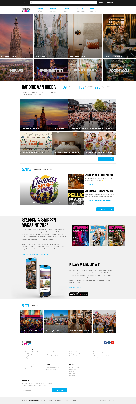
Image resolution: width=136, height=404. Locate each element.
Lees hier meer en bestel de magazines (35, 254)
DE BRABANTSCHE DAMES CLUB (79, 331)
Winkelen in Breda (74, 352)
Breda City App (26, 356)
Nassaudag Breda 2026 (53, 331)
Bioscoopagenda (51, 369)
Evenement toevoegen (28, 364)
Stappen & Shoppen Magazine (31, 354)
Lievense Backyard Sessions (31, 203)
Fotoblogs (72, 375)
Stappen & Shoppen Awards (30, 366)
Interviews (72, 373)
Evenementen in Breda (52, 367)
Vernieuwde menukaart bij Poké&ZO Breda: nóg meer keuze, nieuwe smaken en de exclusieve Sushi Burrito (100, 152)
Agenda (26, 170)
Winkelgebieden (41, 56)
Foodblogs (72, 369)
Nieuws (71, 365)
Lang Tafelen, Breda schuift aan (31, 152)
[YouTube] (112, 342)
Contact (24, 368)
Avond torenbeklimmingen (30, 128)
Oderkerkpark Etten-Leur (103, 200)
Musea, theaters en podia (101, 354)
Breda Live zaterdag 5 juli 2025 (103, 331)
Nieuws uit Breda (74, 367)
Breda (25, 3)
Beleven (95, 349)
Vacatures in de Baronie (105, 87)
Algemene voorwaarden (54, 400)
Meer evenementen (104, 209)
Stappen (48, 349)
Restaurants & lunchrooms (113, 56)
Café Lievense (62, 203)
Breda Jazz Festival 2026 (29, 331)
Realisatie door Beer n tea (107, 400)
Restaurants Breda (51, 352)
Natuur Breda (97, 360)
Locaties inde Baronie (89, 87)
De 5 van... (72, 371)
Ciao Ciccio (47, 152)
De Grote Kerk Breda (61, 128)
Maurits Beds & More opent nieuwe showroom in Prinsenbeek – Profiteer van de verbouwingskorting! (68, 152)
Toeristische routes (99, 358)
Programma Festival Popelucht (100, 191)
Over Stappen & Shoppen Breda (31, 352)
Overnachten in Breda (52, 356)
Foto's (25, 306)
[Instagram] (109, 342)
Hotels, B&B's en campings (78, 56)
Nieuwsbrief (25, 380)
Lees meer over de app (77, 287)
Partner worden (26, 360)
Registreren (110, 3)
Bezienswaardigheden (8, 56)
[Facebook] (105, 342)
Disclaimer (66, 400)
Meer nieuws (104, 159)
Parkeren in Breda (74, 356)
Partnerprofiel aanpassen (29, 362)
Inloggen (101, 3)
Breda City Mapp (26, 358)
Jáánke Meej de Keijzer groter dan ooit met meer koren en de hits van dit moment (92, 128)
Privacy (43, 400)
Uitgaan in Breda (50, 354)
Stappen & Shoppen (28, 349)
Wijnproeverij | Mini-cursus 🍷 (101, 175)
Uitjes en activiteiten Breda (101, 356)
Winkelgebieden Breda (76, 354)
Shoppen (72, 349)
